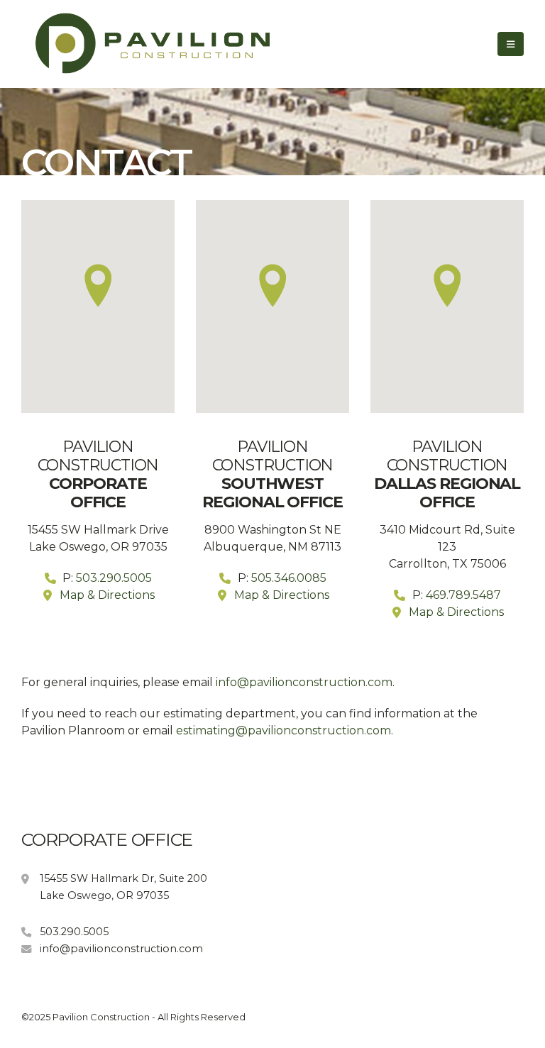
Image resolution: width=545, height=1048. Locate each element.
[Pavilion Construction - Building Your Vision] (127, 44)
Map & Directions (107, 595)
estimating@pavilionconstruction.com (283, 730)
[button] (97, 285)
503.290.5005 (114, 578)
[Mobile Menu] (510, 44)
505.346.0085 (288, 578)
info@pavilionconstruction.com (304, 682)
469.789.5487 (463, 595)
